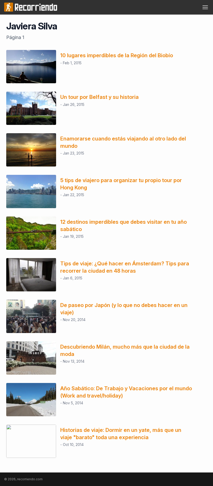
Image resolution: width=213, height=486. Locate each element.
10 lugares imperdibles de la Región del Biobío (116, 55)
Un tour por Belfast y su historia (99, 97)
